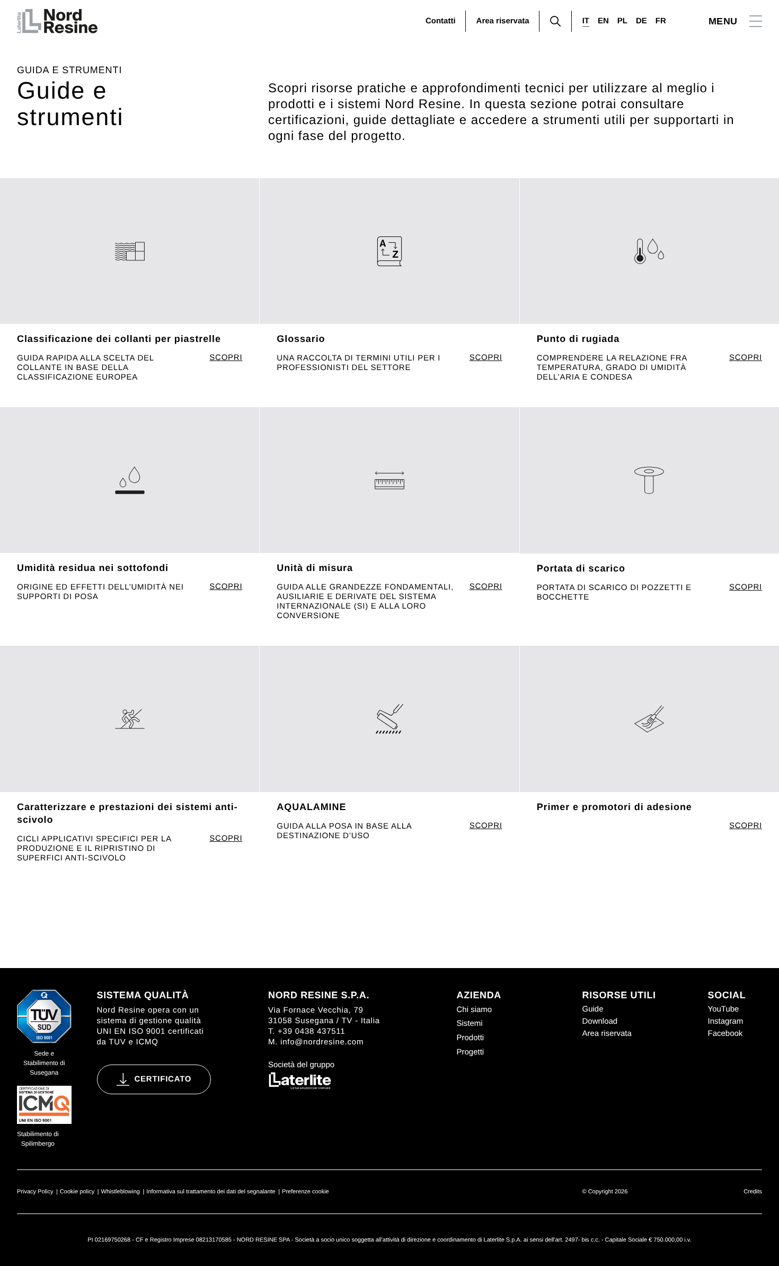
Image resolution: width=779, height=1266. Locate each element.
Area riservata (502, 20)
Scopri (225, 358)
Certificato (163, 1079)
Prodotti (470, 1037)
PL (622, 20)
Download (600, 1021)
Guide (593, 1009)
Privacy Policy (35, 1192)
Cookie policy (77, 1192)
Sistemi (470, 1023)
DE (641, 20)
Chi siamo (474, 1009)
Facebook (725, 1033)
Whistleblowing (120, 1192)
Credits (752, 1192)
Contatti (441, 20)
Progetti (470, 1052)
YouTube (723, 1009)
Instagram (725, 1021)
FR (661, 20)
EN (603, 20)
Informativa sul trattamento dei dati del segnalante (210, 1192)
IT (585, 20)
